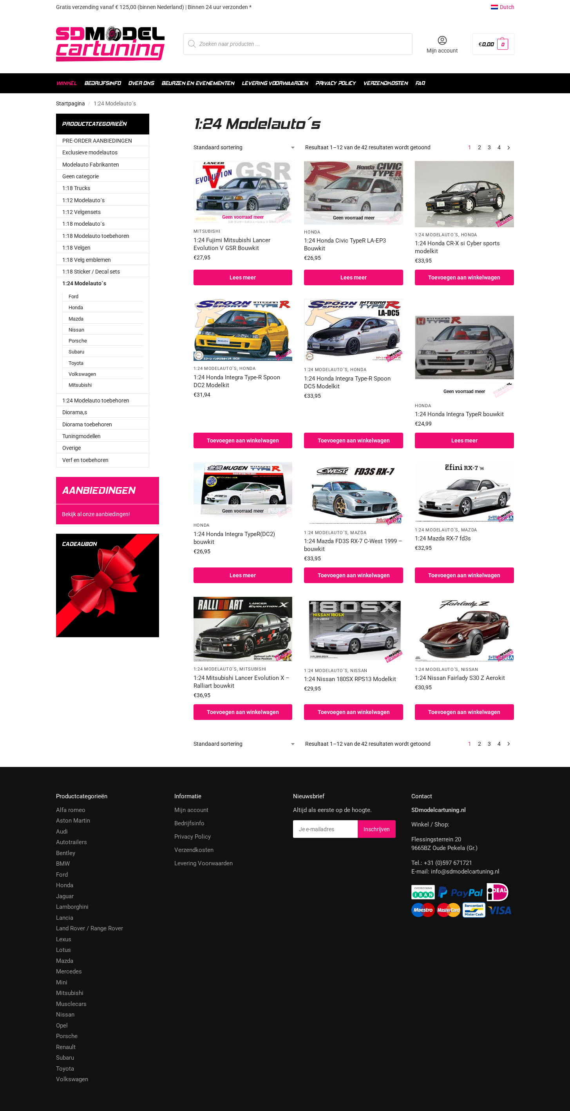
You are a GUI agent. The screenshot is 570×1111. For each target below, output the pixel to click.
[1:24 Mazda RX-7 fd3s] (464, 492)
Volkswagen (82, 374)
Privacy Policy (192, 836)
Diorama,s (74, 412)
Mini (61, 982)
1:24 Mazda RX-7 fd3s (443, 538)
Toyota (76, 363)
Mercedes (69, 971)
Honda (312, 232)
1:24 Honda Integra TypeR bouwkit (459, 414)
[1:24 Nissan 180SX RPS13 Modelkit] (353, 630)
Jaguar (65, 896)
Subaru (76, 352)
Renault (66, 1047)
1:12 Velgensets (81, 212)
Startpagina (70, 103)
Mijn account (442, 50)
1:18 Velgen (76, 248)
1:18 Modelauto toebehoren (95, 236)
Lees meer (243, 277)
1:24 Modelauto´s (436, 234)
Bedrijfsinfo (189, 823)
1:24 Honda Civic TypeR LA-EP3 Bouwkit (345, 244)
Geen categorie (80, 176)
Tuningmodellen (81, 436)
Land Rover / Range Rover (89, 928)
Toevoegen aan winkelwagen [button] (464, 277)
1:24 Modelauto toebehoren (95, 400)
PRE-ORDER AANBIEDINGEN (97, 141)
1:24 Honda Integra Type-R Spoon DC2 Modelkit (237, 381)
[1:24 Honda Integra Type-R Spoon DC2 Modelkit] (243, 330)
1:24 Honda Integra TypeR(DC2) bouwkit (234, 538)
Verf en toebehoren (85, 460)
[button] (493, 44)
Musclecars (71, 1004)
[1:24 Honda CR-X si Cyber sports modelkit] (464, 194)
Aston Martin (73, 820)
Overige (71, 448)
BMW (63, 863)
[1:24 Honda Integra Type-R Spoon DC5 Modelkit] (353, 330)
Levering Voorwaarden (203, 863)
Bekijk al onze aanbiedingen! (96, 514)
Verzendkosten (194, 850)
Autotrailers (71, 842)
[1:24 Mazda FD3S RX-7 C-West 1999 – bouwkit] (353, 493)
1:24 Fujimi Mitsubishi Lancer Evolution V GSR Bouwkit (232, 244)
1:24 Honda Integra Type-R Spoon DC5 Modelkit (347, 382)
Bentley (65, 853)
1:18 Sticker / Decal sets (91, 271)
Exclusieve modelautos (90, 152)
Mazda (358, 532)
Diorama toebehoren (87, 424)
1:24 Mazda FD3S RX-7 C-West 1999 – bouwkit (353, 545)
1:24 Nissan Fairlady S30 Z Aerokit (460, 677)
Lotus (63, 949)
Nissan (358, 670)
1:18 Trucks (76, 188)
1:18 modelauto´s (83, 224)
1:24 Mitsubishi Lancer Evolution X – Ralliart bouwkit (242, 681)
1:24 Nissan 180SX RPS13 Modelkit (350, 679)
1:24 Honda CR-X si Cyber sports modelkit (457, 247)
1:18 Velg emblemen (86, 260)
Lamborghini (72, 906)
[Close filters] (172, 118)
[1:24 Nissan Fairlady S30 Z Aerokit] (464, 629)
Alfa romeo (70, 810)
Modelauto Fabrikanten (90, 164)
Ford (73, 296)
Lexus (63, 939)
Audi (62, 831)
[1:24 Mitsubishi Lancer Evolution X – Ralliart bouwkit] (243, 629)
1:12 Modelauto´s (83, 200)
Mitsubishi (207, 231)
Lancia (64, 917)
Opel (62, 1025)
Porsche (78, 341)
